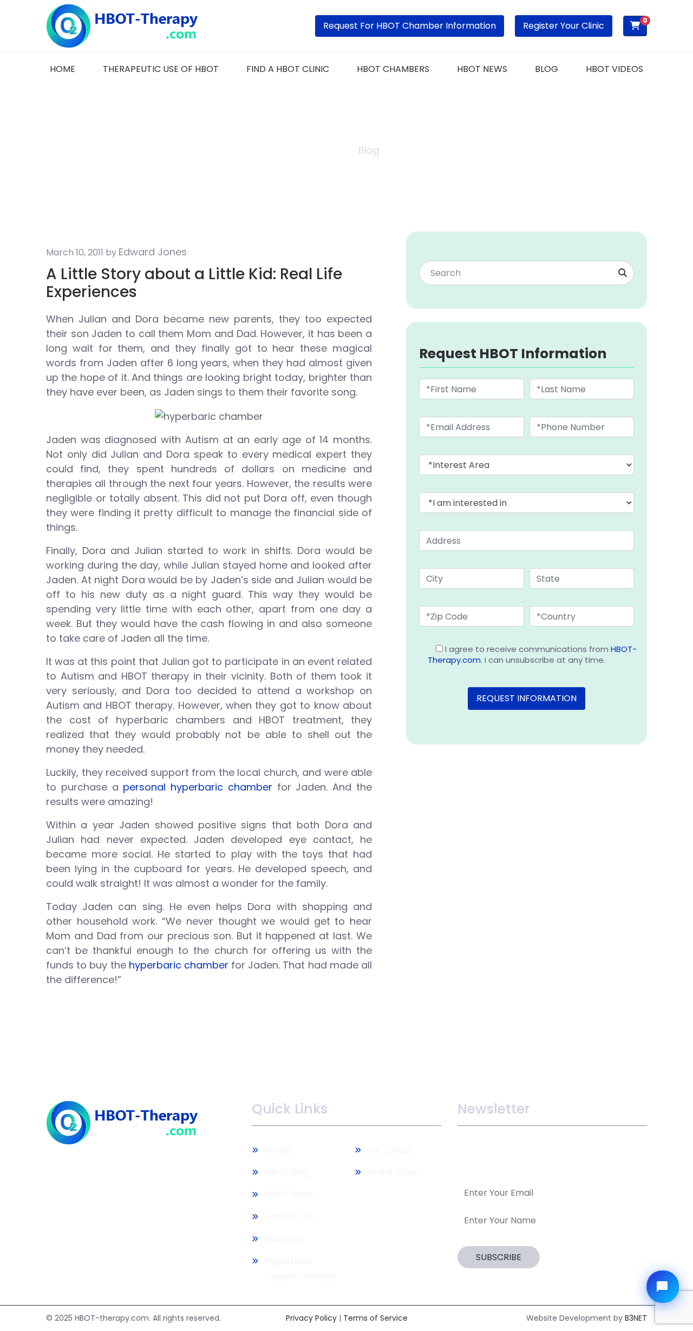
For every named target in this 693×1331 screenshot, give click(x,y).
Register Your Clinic (563, 25)
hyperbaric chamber (178, 965)
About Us (284, 1239)
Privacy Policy (311, 1318)
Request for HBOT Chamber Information (409, 25)
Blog (546, 69)
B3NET (636, 1318)
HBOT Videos (614, 69)
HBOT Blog (287, 1172)
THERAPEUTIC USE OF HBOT (161, 69)
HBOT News (482, 69)
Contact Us (289, 1216)
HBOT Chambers (393, 69)
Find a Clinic (392, 1172)
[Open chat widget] (662, 1286)
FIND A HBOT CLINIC (287, 69)
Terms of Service (375, 1318)
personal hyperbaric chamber (197, 787)
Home (62, 69)
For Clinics (389, 1150)
